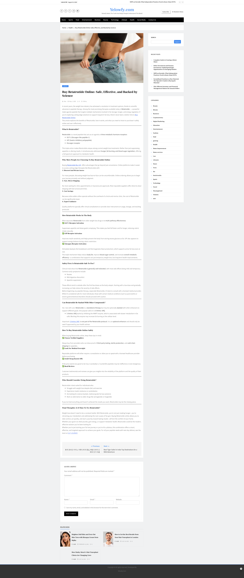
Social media (141, 20)
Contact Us (152, 20)
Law (154, 156)
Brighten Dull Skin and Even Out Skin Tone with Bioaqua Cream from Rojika (85, 537)
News (155, 168)
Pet (154, 172)
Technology (115, 20)
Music (155, 164)
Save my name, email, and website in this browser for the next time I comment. (92, 507)
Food (77, 20)
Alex (65, 101)
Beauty (105, 20)
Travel (155, 187)
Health (132, 20)
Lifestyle (124, 20)
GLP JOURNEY (73, 433)
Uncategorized (157, 191)
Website (119, 499)
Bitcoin (155, 110)
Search (153, 37)
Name (66, 499)
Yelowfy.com (122, 9)
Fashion (155, 133)
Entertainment (87, 20)
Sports (71, 20)
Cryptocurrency (158, 118)
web (154, 198)
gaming (155, 141)
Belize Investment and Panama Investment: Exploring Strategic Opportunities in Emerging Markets (165, 67)
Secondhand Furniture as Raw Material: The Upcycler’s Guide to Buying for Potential (150, 3)
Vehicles (156, 195)
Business (97, 20)
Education (156, 125)
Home (64, 20)
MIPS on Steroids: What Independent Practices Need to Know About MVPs (165, 74)
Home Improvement (159, 148)
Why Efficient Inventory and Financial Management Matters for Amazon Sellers (166, 87)
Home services (158, 152)
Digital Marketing (158, 121)
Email (92, 499)
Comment (68, 475)
